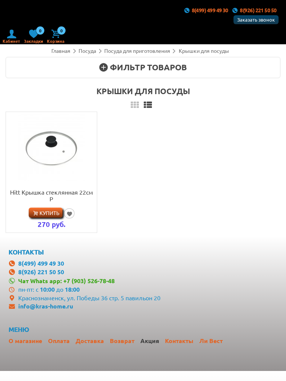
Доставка (90, 341)
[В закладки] (69, 213)
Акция (149, 341)
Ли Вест (211, 341)
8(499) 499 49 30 (210, 10)
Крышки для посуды (204, 50)
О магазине (25, 341)
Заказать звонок (256, 19)
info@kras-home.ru (45, 306)
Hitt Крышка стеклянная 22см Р (51, 195)
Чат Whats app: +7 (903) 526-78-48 (66, 281)
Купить (49, 212)
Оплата (59, 341)
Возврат (122, 341)
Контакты (179, 341)
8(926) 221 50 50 (258, 10)
